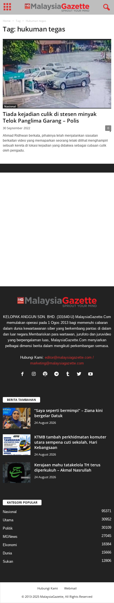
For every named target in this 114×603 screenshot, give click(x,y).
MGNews (10, 537)
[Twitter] (80, 374)
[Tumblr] (69, 374)
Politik (8, 528)
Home (7, 21)
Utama (8, 520)
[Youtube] (91, 374)
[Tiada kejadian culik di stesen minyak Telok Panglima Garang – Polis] (57, 74)
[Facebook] (23, 374)
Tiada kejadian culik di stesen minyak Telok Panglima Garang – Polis (50, 117)
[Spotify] (46, 374)
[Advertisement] (57, 229)
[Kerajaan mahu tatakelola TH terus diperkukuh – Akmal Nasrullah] (16, 472)
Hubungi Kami (47, 588)
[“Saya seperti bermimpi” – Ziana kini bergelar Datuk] (16, 418)
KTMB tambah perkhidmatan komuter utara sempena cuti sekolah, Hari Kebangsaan (70, 442)
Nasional (10, 106)
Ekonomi (10, 545)
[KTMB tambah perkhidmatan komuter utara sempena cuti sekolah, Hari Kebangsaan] (16, 444)
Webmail (70, 588)
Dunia (7, 553)
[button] (105, 7)
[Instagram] (35, 374)
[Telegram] (57, 374)
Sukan (8, 561)
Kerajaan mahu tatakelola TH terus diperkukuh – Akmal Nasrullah (67, 467)
